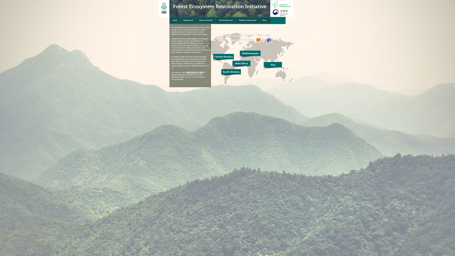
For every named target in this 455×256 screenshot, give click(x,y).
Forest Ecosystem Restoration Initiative (220, 6)
